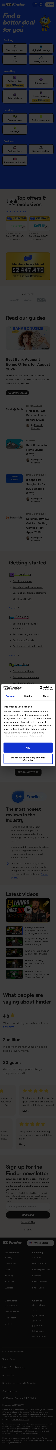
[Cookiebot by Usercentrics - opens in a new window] (40, 688)
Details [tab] (28, 696)
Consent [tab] (10, 696)
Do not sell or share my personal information (28, 758)
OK (28, 747)
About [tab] (46, 696)
